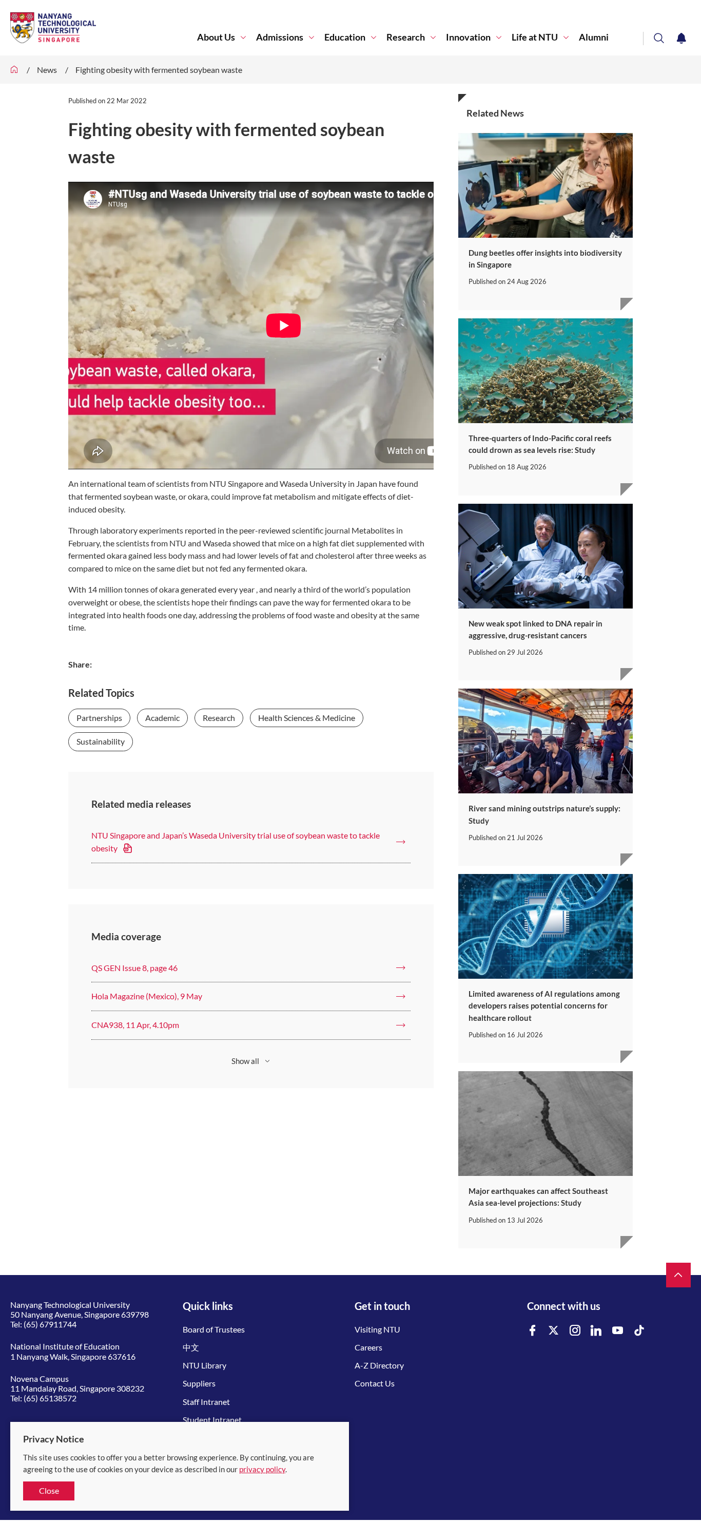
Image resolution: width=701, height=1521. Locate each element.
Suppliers (199, 1383)
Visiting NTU (377, 1329)
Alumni (594, 37)
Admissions (279, 37)
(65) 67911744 (50, 1324)
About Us (216, 37)
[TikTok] (639, 1330)
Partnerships (99, 718)
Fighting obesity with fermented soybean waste (158, 69)
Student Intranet (212, 1419)
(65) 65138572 (50, 1398)
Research (405, 37)
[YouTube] (618, 1330)
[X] (553, 1330)
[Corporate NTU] (14, 69)
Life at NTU (535, 37)
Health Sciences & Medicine (306, 718)
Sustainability (100, 741)
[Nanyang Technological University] (103, 27)
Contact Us (375, 1383)
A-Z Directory (379, 1365)
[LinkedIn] (596, 1330)
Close (49, 1490)
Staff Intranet (206, 1401)
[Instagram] (575, 1330)
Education (344, 37)
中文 (191, 1347)
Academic (162, 718)
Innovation (468, 37)
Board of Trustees (214, 1329)
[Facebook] (532, 1330)
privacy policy (262, 1469)
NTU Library (204, 1365)
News (47, 69)
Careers (368, 1347)
